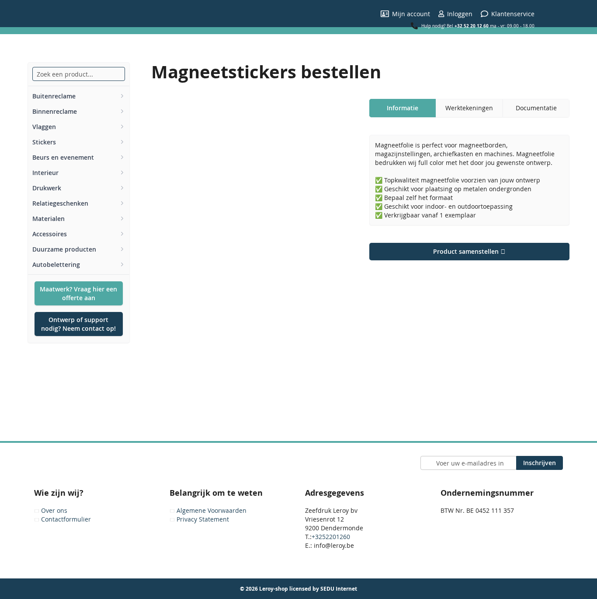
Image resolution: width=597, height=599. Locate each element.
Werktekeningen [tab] (469, 108)
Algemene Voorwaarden (211, 510)
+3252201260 (331, 536)
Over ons (54, 510)
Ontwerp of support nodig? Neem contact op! (78, 324)
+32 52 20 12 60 (472, 26)
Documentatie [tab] (536, 108)
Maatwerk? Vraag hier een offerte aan (78, 293)
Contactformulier (66, 519)
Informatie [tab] (402, 108)
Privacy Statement (203, 519)
